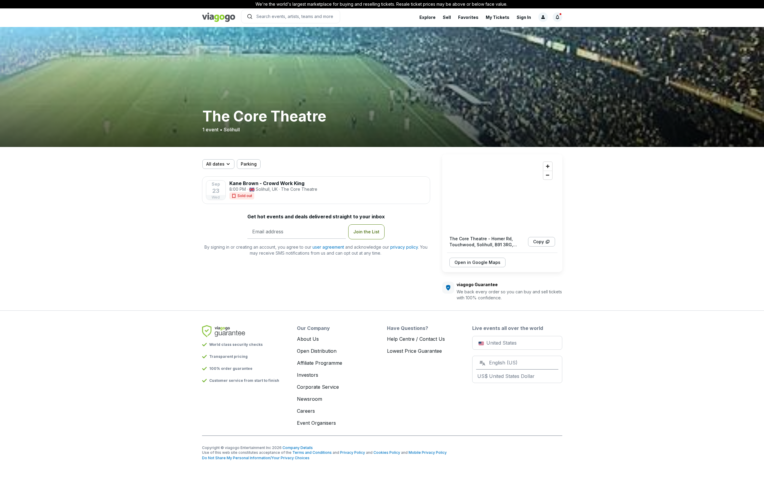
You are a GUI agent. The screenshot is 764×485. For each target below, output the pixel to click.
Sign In (524, 17)
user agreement (328, 247)
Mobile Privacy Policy (428, 452)
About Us (308, 339)
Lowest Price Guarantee (414, 351)
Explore (427, 17)
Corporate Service (318, 387)
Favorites (468, 17)
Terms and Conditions (312, 452)
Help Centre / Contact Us (416, 339)
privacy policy (404, 247)
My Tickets (497, 17)
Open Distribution (317, 351)
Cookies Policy (386, 452)
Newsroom (309, 399)
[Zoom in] (547, 166)
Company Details (297, 447)
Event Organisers (316, 423)
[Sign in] (543, 17)
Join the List (366, 231)
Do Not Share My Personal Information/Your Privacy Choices (256, 458)
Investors (307, 375)
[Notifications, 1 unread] (557, 17)
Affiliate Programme (319, 363)
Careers (306, 411)
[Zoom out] (547, 175)
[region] (502, 195)
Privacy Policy (352, 452)
